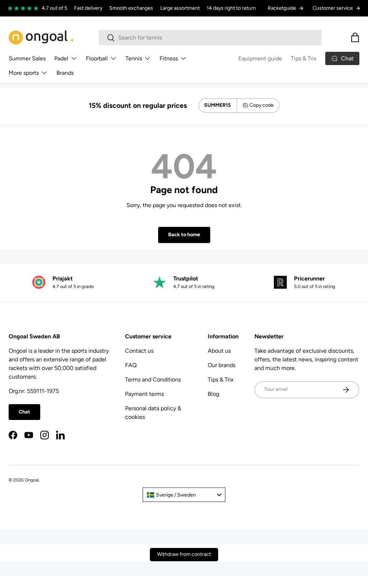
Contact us (139, 350)
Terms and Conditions (153, 379)
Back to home (184, 235)
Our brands (221, 365)
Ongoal (32, 480)
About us (219, 350)
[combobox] (210, 37)
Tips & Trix (304, 58)
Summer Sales (27, 58)
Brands (65, 72)
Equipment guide (260, 58)
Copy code (261, 105)
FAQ (131, 365)
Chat (24, 412)
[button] (355, 37)
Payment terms (144, 393)
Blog (213, 393)
